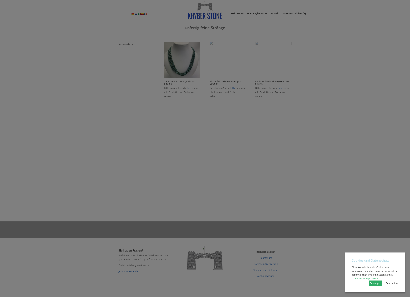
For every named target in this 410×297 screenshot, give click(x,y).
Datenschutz (358, 278)
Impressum (372, 278)
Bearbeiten (392, 283)
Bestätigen (375, 283)
